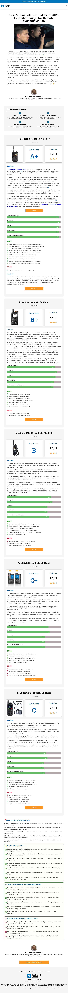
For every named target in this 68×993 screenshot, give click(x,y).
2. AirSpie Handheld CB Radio (34, 302)
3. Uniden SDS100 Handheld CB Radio (34, 433)
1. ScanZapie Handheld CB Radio (34, 138)
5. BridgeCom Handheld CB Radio (34, 693)
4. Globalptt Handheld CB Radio (34, 563)
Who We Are (40, 971)
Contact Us (48, 971)
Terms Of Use (32, 971)
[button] (66, 6)
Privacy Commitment (22, 971)
